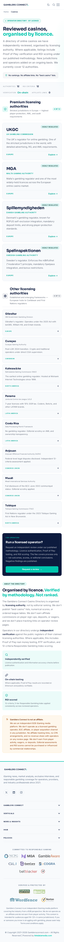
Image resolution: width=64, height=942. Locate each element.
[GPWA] (24, 891)
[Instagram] (21, 792)
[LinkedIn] (14, 792)
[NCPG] (11, 856)
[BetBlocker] (28, 871)
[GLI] (12, 863)
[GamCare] (27, 864)
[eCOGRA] (47, 864)
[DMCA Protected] (39, 891)
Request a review (32, 569)
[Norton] (47, 899)
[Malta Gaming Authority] (28, 856)
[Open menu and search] (56, 4)
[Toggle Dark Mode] (48, 4)
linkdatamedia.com (43, 935)
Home (6, 12)
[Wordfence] (24, 899)
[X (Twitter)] (6, 792)
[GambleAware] (49, 856)
